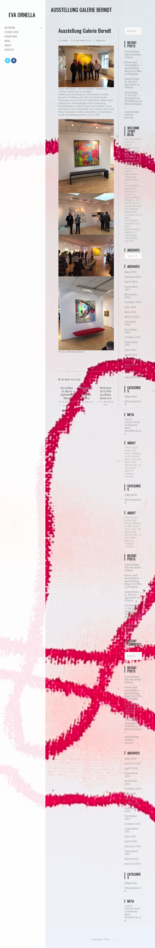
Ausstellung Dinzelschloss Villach (133, 54)
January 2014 (133, 359)
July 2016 (130, 307)
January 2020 (133, 276)
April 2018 (131, 281)
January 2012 (133, 377)
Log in (128, 419)
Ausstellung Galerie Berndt (132, 114)
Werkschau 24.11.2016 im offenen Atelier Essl (105, 393)
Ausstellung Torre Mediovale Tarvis (86, 393)
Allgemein (101, 41)
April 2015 (131, 354)
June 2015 (131, 349)
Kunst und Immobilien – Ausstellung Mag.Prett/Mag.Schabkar (133, 68)
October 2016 (133, 302)
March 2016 (132, 316)
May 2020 (130, 272)
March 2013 (132, 372)
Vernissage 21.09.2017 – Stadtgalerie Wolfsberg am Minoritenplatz (133, 99)
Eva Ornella (22, 15)
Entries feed (132, 422)
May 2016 (130, 312)
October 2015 (133, 337)
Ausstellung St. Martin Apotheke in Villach (67, 393)
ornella (64, 41)
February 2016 (130, 323)
